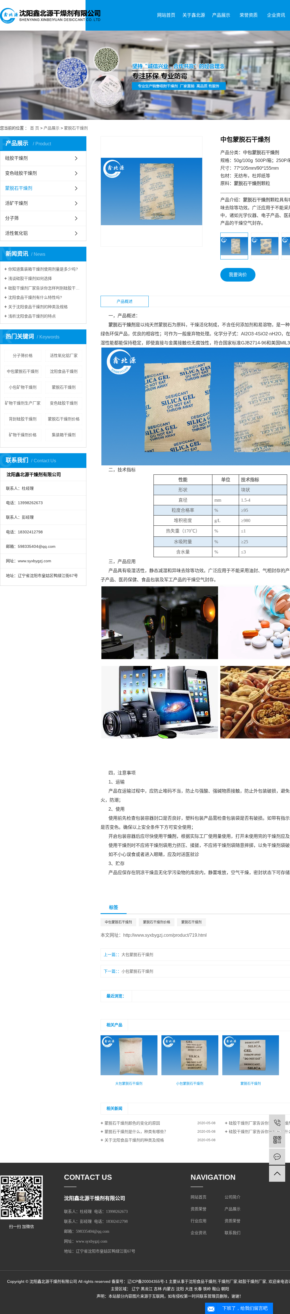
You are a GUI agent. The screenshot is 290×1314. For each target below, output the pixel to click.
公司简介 (232, 1197)
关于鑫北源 (193, 15)
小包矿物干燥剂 (23, 387)
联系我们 (232, 1233)
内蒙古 (169, 1289)
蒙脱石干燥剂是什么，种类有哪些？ (136, 1131)
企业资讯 (276, 15)
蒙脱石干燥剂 (76, 128)
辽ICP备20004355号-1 (147, 1281)
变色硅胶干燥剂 (21, 173)
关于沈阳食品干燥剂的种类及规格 (38, 306)
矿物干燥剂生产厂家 (22, 403)
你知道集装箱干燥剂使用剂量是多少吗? (43, 269)
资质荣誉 (198, 1209)
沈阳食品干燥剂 (64, 371)
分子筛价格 (23, 355)
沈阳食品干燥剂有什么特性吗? (35, 297)
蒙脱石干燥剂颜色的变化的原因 (132, 1123)
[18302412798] (277, 1123)
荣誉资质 (249, 15)
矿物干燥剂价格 (23, 435)
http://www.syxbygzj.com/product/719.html (165, 935)
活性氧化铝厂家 (64, 355)
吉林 (158, 1289)
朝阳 (225, 1289)
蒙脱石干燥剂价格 (64, 419)
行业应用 (198, 1221)
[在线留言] (277, 1157)
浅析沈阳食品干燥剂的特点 (32, 316)
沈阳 (180, 1289)
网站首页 (166, 15)
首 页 (34, 128)
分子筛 (12, 218)
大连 (189, 1289)
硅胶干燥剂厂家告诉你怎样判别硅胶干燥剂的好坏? (45, 288)
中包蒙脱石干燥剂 (23, 371)
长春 (198, 1289)
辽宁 (136, 1289)
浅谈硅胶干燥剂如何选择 (30, 278)
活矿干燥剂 (16, 203)
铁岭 (207, 1289)
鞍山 (216, 1289)
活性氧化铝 (16, 233)
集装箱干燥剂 (64, 435)
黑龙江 (147, 1289)
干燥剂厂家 (227, 1281)
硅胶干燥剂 (16, 158)
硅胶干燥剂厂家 (252, 1281)
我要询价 (238, 274)
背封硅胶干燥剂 (23, 419)
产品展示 (221, 15)
